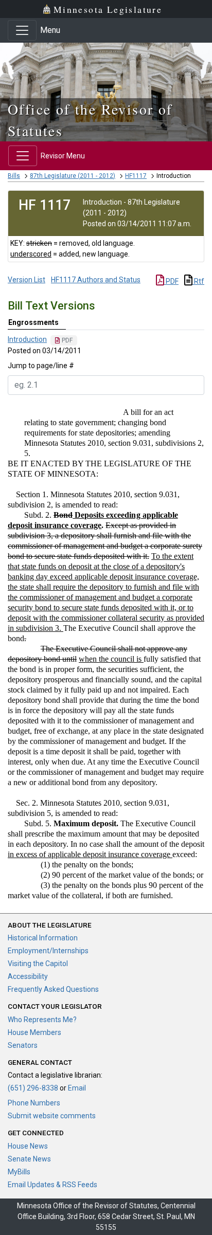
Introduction (27, 339)
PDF (171, 281)
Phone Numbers (34, 1103)
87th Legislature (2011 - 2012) (72, 175)
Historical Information (43, 938)
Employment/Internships (48, 951)
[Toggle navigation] (22, 30)
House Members (34, 1032)
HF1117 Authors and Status (95, 280)
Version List (26, 280)
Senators (23, 1045)
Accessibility (28, 976)
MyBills (19, 1172)
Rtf (198, 281)
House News (28, 1146)
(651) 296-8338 (33, 1088)
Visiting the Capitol (38, 963)
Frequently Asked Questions (53, 989)
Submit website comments (52, 1116)
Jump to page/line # (41, 365)
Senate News (29, 1159)
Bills (14, 175)
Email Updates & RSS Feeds (52, 1184)
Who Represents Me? (42, 1019)
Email (77, 1088)
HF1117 (136, 175)
